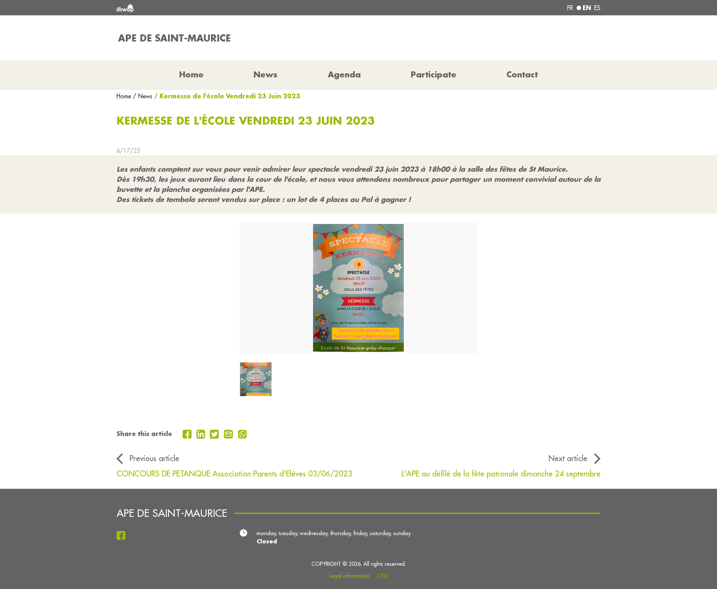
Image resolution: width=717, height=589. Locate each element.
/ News (142, 96)
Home (125, 96)
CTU (382, 576)
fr (570, 8)
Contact (522, 74)
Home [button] (191, 74)
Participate (433, 74)
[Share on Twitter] (215, 433)
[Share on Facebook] (188, 433)
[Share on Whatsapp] (242, 433)
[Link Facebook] (123, 535)
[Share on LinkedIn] (202, 433)
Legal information (350, 576)
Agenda (344, 74)
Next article (568, 458)
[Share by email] (229, 433)
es (597, 8)
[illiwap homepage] (214, 7)
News (265, 74)
